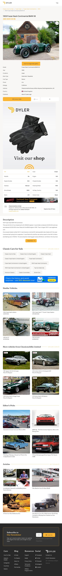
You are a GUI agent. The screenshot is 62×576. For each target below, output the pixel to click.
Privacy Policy (28, 561)
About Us (16, 561)
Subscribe (49, 535)
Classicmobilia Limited (15, 206)
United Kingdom (27, 91)
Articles (16, 555)
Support (27, 555)
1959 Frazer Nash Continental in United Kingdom (17, 268)
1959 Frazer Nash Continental (39, 263)
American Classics (9, 272)
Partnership (17, 567)
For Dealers (17, 558)
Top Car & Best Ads (39, 268)
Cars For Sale (7, 555)
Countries (6, 566)
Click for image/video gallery (31, 63)
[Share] (50, 99)
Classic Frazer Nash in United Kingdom (14, 258)
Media (26, 558)
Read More (30, 241)
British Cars (37, 272)
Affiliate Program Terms (28, 569)
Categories (6, 563)
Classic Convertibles (24, 272)
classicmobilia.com (14, 211)
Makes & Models (6, 559)
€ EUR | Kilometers (50, 558)
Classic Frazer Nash (46, 254)
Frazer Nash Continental (29, 9)
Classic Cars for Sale (8, 9)
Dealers (6, 569)
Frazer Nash (18, 9)
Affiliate (16, 564)
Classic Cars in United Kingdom (28, 254)
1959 (39, 9)
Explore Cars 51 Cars (49, 209)
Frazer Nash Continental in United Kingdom (16, 263)
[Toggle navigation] (57, 3)
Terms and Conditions (27, 565)
